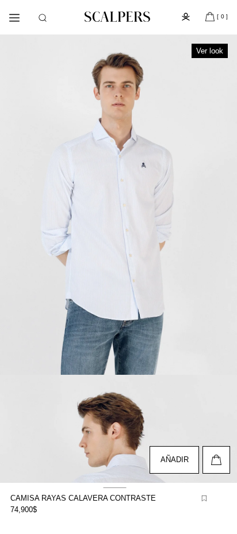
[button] (43, 18)
